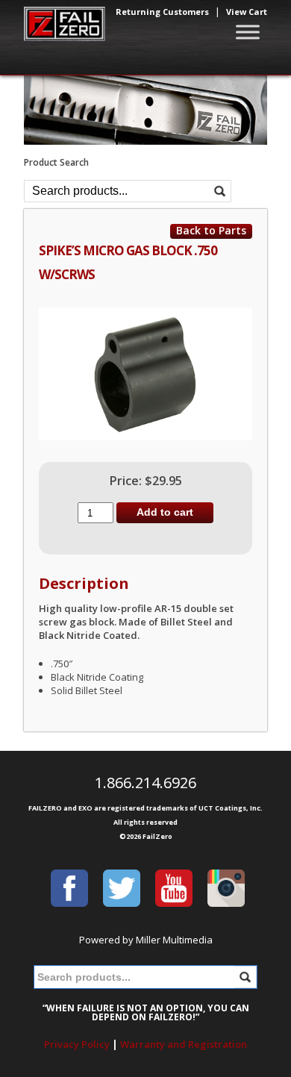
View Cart (246, 11)
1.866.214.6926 (145, 782)
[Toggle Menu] (248, 32)
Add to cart (165, 512)
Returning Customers (162, 11)
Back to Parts (211, 230)
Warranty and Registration (183, 1044)
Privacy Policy (77, 1044)
